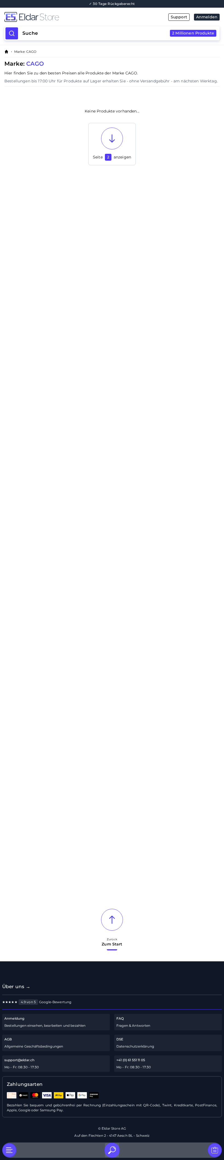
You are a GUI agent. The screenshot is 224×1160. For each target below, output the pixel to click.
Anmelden (206, 17)
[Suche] (112, 1150)
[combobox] (118, 33)
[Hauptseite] (58, 17)
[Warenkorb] (215, 1150)
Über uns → (16, 986)
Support (179, 17)
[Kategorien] (9, 1150)
